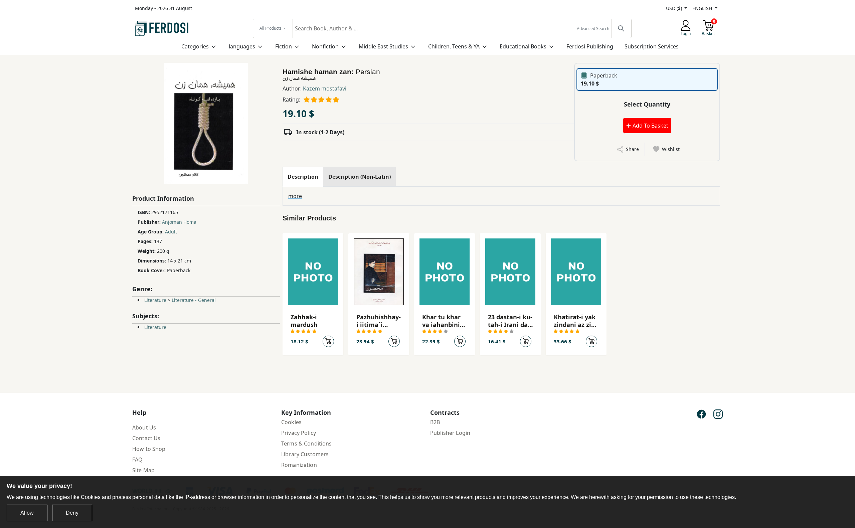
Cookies (291, 422)
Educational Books (523, 46)
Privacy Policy (298, 432)
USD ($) (674, 8)
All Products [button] (271, 28)
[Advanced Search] (621, 28)
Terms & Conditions (306, 443)
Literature (155, 300)
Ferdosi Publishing (589, 46)
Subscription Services (652, 46)
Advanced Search (593, 28)
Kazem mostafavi (324, 88)
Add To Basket (649, 125)
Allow (27, 513)
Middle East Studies (383, 46)
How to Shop (149, 449)
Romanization (299, 465)
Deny (72, 513)
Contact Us (146, 438)
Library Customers (305, 454)
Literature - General (194, 300)
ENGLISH (702, 8)
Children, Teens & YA (454, 46)
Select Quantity (647, 104)
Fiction (283, 46)
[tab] (303, 177)
